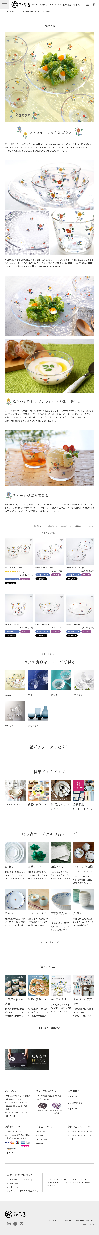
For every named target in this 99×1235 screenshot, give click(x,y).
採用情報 (40, 1143)
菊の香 (54, 694)
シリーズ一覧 (15, 11)
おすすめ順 (88, 526)
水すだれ (9, 725)
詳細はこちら (73, 1096)
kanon (8, 694)
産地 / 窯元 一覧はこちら (49, 1028)
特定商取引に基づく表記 (85, 1221)
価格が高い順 (67, 526)
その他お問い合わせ (15, 1187)
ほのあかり (33, 725)
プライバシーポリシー (68, 1221)
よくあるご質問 (13, 1183)
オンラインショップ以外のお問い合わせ (23, 1191)
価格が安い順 (53, 526)
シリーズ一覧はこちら (49, 942)
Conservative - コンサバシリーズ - (33, 11)
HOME (7, 11)
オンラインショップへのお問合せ (80, 1131)
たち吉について (42, 1131)
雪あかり (78, 694)
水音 (30, 694)
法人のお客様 (41, 1139)
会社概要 (40, 1135)
